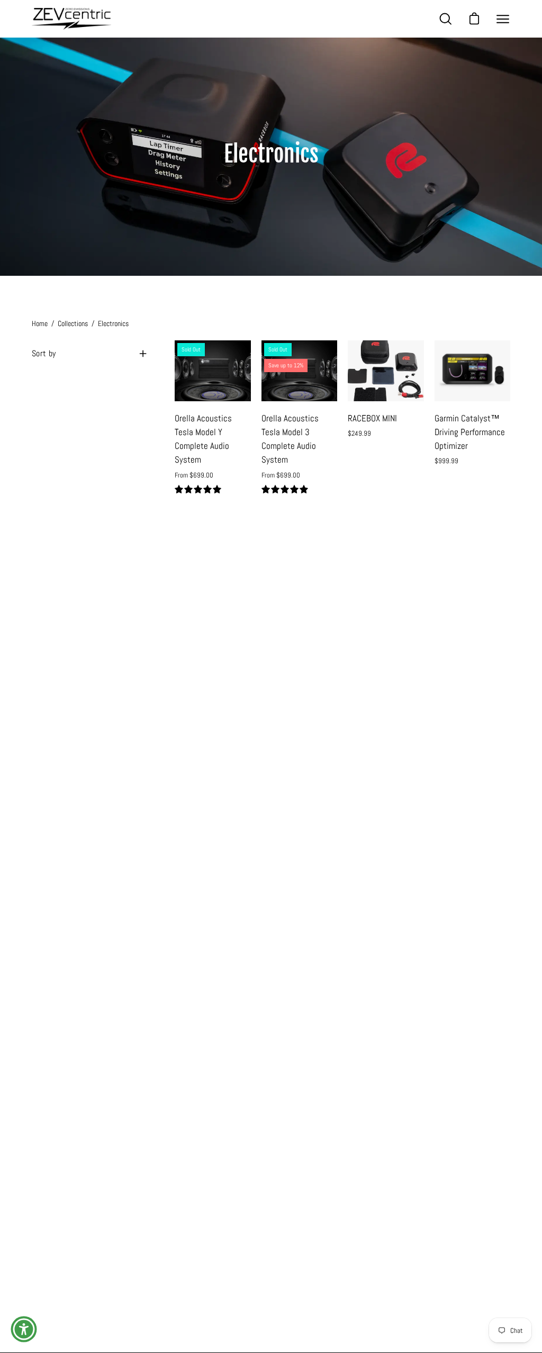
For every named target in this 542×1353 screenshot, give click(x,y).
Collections (73, 323)
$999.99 (446, 460)
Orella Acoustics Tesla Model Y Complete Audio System (203, 439)
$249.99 (359, 433)
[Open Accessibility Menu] (24, 1329)
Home (40, 323)
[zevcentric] (71, 19)
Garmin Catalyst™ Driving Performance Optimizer (470, 432)
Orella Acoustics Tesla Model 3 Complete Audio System (290, 439)
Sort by (44, 353)
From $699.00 (194, 475)
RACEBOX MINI (372, 418)
